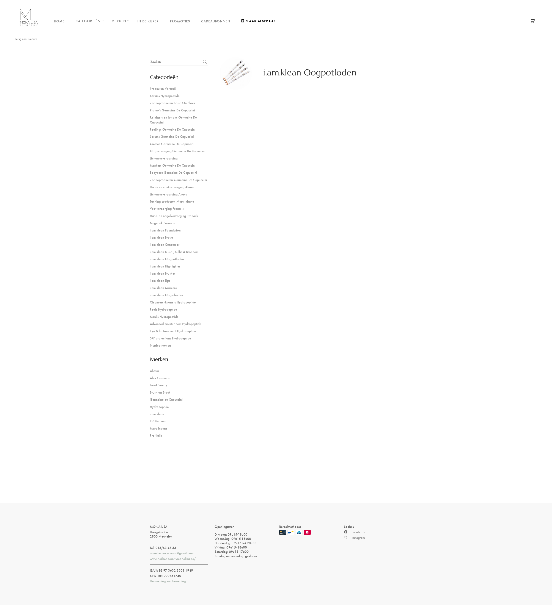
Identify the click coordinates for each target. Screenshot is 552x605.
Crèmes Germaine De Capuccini (172, 143)
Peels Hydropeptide (163, 309)
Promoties (180, 21)
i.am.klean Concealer (164, 244)
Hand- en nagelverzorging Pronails (174, 215)
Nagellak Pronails (162, 222)
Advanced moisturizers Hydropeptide (175, 323)
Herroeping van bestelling (168, 581)
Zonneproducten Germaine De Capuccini (178, 179)
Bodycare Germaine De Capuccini (173, 172)
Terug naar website (26, 39)
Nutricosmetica (160, 345)
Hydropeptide (159, 406)
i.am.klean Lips (160, 280)
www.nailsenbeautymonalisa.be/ (173, 559)
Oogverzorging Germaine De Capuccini (177, 151)
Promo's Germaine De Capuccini (172, 110)
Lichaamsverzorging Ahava (168, 194)
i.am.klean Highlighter (165, 266)
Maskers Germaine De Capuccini (173, 165)
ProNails (156, 435)
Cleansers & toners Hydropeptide (173, 302)
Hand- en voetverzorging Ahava (172, 186)
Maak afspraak (261, 21)
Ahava (154, 370)
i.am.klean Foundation (165, 230)
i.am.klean (157, 413)
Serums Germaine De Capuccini (172, 136)
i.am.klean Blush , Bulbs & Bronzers (174, 251)
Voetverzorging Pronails (167, 208)
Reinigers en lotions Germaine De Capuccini (173, 119)
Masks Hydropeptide (164, 316)
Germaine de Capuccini (166, 399)
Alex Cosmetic (160, 377)
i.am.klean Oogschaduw (166, 294)
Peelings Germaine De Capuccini (173, 129)
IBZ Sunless (158, 421)
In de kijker (148, 21)
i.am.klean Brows (161, 237)
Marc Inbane (159, 428)
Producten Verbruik (163, 88)
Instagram (358, 537)
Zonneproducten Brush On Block (172, 102)
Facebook (358, 532)
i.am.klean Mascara (163, 287)
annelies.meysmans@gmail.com (171, 553)
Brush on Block (160, 392)
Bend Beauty (158, 385)
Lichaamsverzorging (163, 158)
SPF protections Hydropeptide (170, 338)
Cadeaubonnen (215, 21)
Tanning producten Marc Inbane (172, 201)
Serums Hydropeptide (165, 95)
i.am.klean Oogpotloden (167, 258)
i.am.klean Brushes (163, 273)
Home (59, 21)
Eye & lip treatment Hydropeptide (173, 330)
